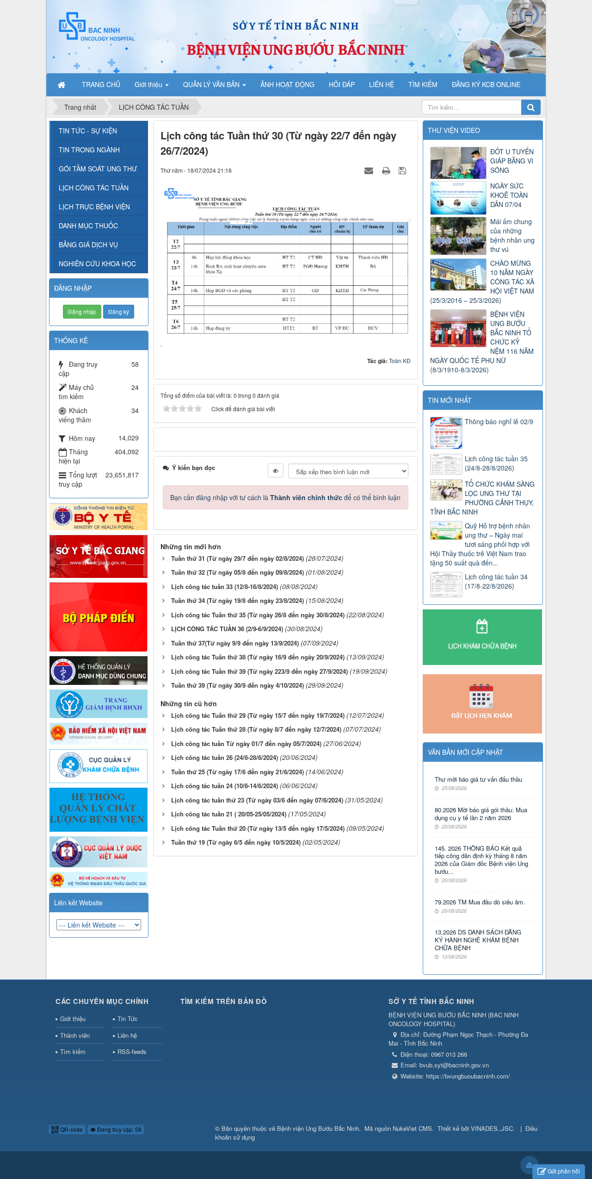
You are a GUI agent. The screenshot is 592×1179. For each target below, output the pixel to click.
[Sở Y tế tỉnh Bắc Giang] (98, 555)
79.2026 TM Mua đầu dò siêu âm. (480, 902)
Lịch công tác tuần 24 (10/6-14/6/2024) (224, 785)
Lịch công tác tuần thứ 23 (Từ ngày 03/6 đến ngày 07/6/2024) (257, 800)
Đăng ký (118, 311)
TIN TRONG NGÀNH (89, 149)
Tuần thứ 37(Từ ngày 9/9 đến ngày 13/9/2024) (235, 643)
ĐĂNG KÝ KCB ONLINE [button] (486, 84)
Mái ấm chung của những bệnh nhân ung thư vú (512, 235)
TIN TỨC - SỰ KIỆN (88, 130)
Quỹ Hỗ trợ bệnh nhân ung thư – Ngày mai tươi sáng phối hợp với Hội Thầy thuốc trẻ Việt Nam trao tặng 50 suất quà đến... (480, 544)
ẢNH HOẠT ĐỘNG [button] (287, 84)
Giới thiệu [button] (149, 84)
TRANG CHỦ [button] (101, 84)
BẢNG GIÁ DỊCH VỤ (88, 244)
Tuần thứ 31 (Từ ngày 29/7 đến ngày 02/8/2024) (237, 558)
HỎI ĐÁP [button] (342, 84)
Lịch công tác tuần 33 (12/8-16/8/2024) (224, 586)
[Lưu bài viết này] (403, 170)
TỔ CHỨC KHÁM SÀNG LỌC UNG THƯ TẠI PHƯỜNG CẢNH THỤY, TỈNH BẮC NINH (482, 497)
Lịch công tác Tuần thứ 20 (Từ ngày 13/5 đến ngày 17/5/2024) (258, 828)
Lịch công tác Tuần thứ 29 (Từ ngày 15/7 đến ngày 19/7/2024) (258, 715)
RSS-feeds (132, 1051)
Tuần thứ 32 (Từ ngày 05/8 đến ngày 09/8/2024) (237, 572)
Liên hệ (127, 1035)
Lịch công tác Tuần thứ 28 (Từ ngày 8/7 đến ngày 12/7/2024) (256, 729)
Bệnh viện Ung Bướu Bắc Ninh (318, 1128)
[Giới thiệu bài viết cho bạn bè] (370, 170)
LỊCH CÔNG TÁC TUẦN (94, 187)
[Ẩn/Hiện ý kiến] (276, 470)
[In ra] (387, 170)
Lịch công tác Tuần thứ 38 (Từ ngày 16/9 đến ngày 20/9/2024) (258, 656)
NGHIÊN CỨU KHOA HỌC (97, 263)
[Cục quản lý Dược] (98, 850)
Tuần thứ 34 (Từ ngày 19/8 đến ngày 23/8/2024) (237, 600)
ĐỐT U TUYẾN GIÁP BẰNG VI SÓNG (512, 161)
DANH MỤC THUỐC (88, 225)
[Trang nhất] (62, 84)
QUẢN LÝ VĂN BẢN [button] (212, 84)
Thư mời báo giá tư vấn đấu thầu (478, 780)
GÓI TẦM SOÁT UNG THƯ (98, 168)
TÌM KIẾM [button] (423, 84)
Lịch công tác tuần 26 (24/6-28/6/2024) (224, 757)
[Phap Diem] (98, 616)
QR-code (71, 1129)
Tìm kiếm (73, 1051)
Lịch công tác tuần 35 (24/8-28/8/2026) (496, 463)
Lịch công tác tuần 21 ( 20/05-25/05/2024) (228, 813)
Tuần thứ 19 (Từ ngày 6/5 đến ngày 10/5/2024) (236, 842)
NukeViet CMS (412, 1128)
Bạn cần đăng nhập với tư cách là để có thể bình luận (285, 497)
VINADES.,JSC (492, 1128)
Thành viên (75, 1035)
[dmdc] (98, 669)
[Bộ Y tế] (98, 515)
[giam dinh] (98, 703)
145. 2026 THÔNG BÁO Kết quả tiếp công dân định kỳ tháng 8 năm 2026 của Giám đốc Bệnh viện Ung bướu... (481, 860)
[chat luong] (98, 809)
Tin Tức (127, 1018)
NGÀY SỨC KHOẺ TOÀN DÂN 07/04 (509, 195)
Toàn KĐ (400, 360)
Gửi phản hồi (564, 1171)
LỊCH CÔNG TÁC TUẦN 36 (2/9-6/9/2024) (227, 628)
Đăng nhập (82, 311)
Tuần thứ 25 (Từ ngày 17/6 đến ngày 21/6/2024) (237, 771)
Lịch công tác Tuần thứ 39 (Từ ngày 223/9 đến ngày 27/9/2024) (259, 671)
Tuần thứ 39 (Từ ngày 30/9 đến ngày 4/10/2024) (237, 685)
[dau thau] (98, 879)
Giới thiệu (73, 1018)
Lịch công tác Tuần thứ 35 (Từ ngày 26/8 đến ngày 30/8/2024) (258, 614)
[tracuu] (98, 732)
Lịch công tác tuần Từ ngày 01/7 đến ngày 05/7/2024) (246, 743)
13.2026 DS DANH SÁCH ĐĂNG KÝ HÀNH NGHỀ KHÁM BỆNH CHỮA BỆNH (478, 940)
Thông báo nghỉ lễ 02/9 (499, 421)
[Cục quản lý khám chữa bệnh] (98, 765)
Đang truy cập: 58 (119, 1129)
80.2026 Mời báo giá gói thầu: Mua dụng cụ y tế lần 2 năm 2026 (481, 814)
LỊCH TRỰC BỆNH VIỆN (94, 206)
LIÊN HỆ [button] (381, 84)
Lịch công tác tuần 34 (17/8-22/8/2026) (496, 581)
